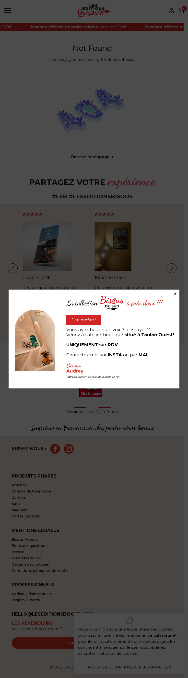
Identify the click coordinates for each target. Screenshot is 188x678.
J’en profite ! (84, 320)
